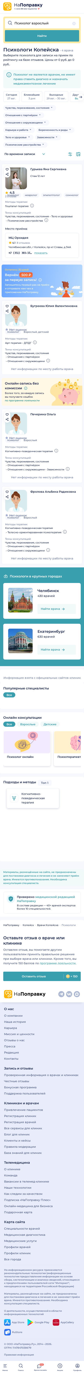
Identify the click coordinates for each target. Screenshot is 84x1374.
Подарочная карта (18, 1212)
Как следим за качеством (23, 1194)
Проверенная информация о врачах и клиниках (41, 1075)
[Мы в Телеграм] (61, 994)
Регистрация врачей (20, 1122)
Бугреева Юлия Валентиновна (53, 306)
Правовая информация (19, 1354)
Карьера (10, 1028)
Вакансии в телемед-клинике (26, 1181)
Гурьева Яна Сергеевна (48, 169)
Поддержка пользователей (24, 1093)
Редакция (11, 1052)
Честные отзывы (16, 1081)
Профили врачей (17, 1247)
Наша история (15, 1022)
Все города (12, 1259)
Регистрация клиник (20, 1116)
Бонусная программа (20, 1087)
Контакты (11, 1058)
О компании (13, 1015)
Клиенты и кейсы (17, 1140)
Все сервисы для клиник (23, 1128)
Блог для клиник (17, 1134)
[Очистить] (74, 23)
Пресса (9, 1046)
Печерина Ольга (43, 414)
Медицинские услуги (20, 1241)
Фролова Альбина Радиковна (53, 491)
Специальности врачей (22, 1228)
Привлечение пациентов (23, 1110)
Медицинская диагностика (24, 1235)
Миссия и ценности (19, 1034)
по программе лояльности (22, 400)
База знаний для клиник (23, 1153)
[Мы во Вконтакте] (69, 994)
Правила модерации (20, 1147)
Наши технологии (17, 1188)
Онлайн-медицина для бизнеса (28, 1206)
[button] (42, 23)
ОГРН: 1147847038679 (17, 1347)
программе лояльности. (58, 963)
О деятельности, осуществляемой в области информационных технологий (33, 1312)
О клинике (12, 1169)
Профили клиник (17, 1253)
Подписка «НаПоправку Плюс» (27, 1200)
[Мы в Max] (77, 994)
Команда (10, 1175)
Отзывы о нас (14, 1040)
